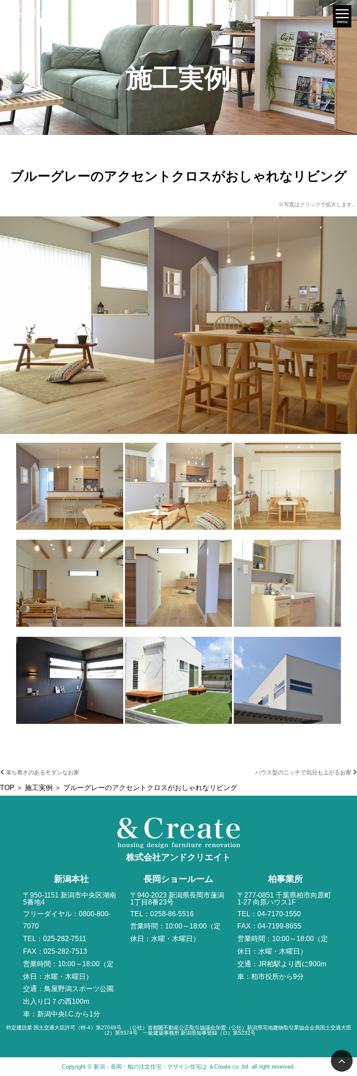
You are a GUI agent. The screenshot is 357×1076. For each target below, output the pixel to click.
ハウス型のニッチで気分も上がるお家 (304, 772)
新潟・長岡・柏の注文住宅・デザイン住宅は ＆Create (162, 1066)
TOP (7, 787)
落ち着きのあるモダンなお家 (41, 772)
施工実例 (39, 787)
